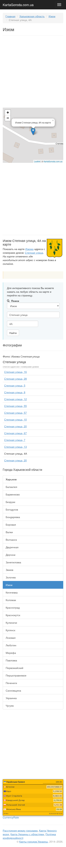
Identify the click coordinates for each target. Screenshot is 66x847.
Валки (9, 532)
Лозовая (11, 637)
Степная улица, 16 (15, 372)
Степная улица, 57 (15, 412)
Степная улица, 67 (15, 433)
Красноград (13, 607)
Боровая (11, 524)
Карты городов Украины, (34, 841)
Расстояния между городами (20, 830)
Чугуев (10, 705)
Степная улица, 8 (14, 392)
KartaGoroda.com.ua (18, 4)
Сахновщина (13, 690)
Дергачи (10, 555)
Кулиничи (11, 622)
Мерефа (11, 653)
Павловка (11, 660)
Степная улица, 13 (15, 447)
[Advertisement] (33, 72)
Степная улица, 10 (15, 419)
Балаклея (11, 487)
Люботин (11, 645)
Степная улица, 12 (15, 399)
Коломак (11, 600)
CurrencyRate (11, 817)
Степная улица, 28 (15, 378)
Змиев (9, 570)
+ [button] (8, 112)
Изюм (52, 16)
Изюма (29, 249)
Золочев (11, 577)
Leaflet (37, 161)
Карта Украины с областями (27, 834)
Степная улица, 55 (15, 406)
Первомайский (14, 668)
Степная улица (34, 252)
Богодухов (12, 509)
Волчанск (11, 539)
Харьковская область (32, 16)
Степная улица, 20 (15, 426)
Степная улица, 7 (14, 440)
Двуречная (12, 547)
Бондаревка (13, 517)
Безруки (10, 502)
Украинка (11, 698)
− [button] (8, 118)
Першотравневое (16, 675)
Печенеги (11, 683)
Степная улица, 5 (14, 385)
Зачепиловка (13, 562)
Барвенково (13, 494)
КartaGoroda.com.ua (53, 161)
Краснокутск (13, 615)
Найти (13, 333)
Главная (10, 16)
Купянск (10, 630)
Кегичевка (12, 592)
